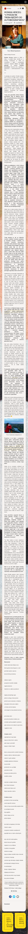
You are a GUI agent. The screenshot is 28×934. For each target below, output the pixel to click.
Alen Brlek (15, 377)
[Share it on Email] (17, 897)
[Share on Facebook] (10, 897)
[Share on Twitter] (14, 897)
